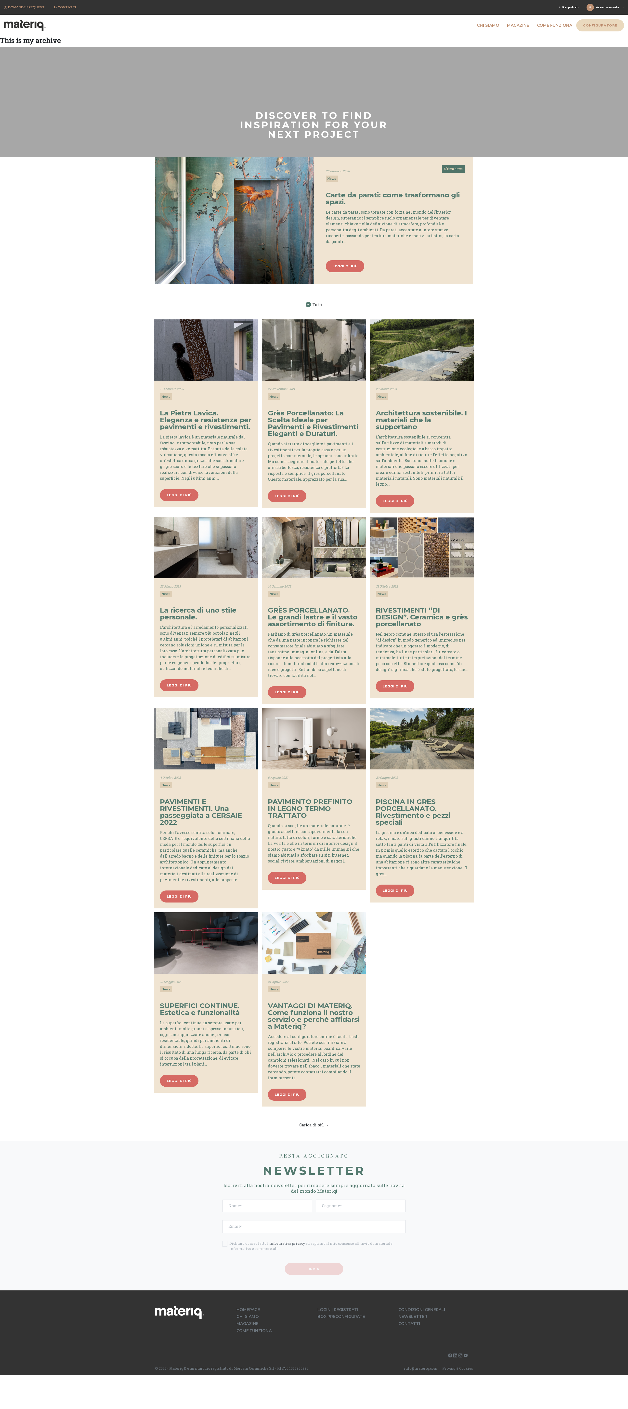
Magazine (518, 25)
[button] (234, 220)
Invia (314, 1269)
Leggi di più (345, 266)
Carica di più (312, 1124)
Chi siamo (488, 25)
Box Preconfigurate (341, 1316)
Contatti (409, 1323)
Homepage (248, 1309)
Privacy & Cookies (457, 1368)
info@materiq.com (421, 1368)
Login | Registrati (337, 1309)
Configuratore (600, 25)
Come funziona (554, 25)
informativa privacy (287, 1243)
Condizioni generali (421, 1309)
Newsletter (412, 1316)
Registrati (570, 7)
